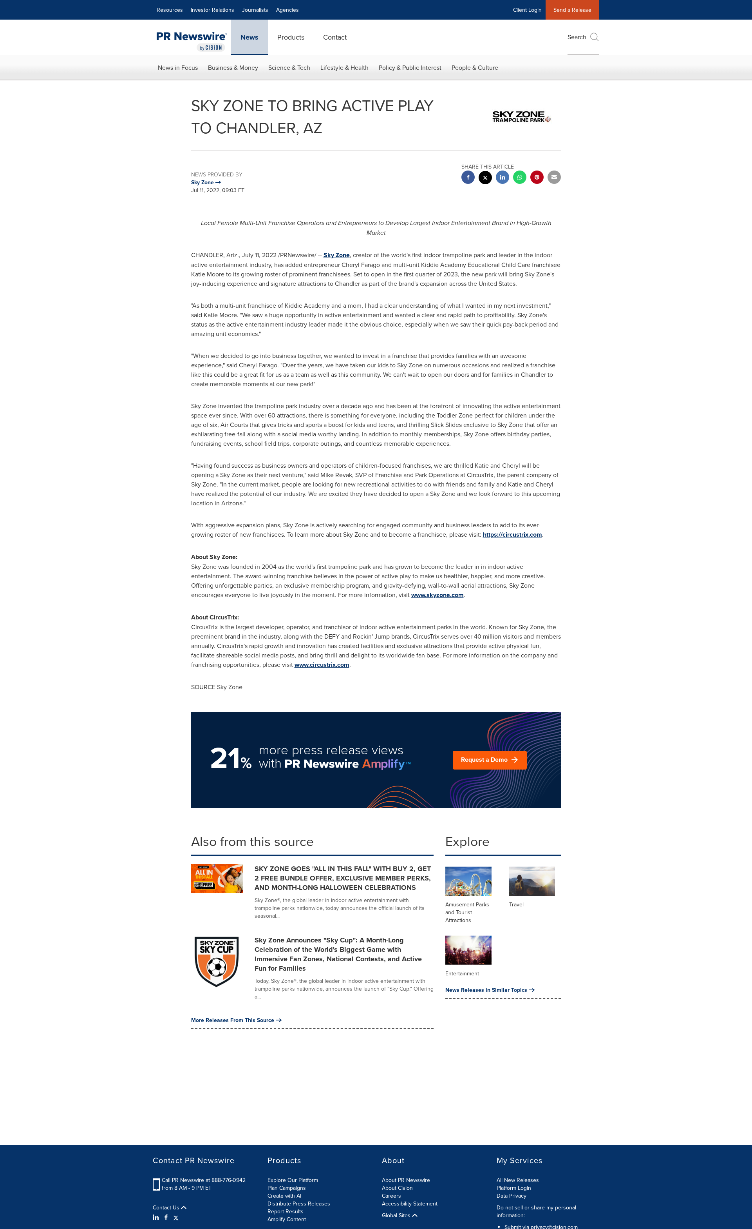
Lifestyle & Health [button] (344, 67)
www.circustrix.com (322, 664)
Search (577, 37)
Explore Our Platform (293, 1180)
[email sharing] (554, 178)
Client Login (527, 10)
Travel (516, 904)
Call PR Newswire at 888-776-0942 (204, 1180)
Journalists (255, 10)
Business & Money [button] (233, 67)
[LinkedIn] (157, 1217)
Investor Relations (212, 10)
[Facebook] (166, 1217)
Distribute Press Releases (299, 1203)
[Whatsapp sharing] (519, 178)
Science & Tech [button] (289, 67)
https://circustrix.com (512, 534)
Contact (335, 37)
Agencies (287, 10)
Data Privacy (511, 1196)
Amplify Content (287, 1219)
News (249, 37)
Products (290, 37)
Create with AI (284, 1196)
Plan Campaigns (287, 1188)
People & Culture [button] (475, 67)
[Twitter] (176, 1217)
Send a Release (572, 10)
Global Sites (397, 1215)
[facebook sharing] (468, 178)
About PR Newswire (406, 1180)
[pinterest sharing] (537, 178)
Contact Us (167, 1207)
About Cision (397, 1188)
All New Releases (518, 1180)
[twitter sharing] (485, 178)
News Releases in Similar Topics (486, 990)
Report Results (286, 1211)
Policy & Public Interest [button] (410, 67)
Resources (170, 10)
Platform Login (514, 1188)
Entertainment (462, 973)
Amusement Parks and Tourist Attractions (467, 912)
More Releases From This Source (232, 1020)
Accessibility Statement (409, 1203)
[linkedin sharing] (502, 178)
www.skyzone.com (437, 594)
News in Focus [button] (178, 67)
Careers (391, 1196)
